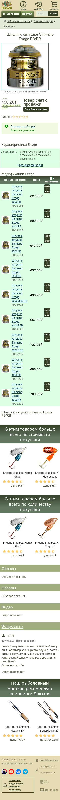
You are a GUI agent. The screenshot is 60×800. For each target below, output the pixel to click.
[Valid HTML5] (42, 782)
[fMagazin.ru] (7, 4)
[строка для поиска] (42, 13)
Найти (53, 13)
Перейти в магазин (47, 189)
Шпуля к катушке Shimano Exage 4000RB (17, 392)
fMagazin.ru (4, 21)
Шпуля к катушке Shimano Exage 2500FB (17, 243)
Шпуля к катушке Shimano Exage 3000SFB (17, 317)
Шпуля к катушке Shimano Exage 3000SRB (17, 342)
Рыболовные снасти (18, 21)
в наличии (51, 179)
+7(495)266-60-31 (48, 772)
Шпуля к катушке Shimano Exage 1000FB (17, 194)
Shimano (8, 26)
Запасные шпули (43, 21)
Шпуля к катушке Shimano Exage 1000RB (17, 218)
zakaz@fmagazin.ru (49, 759)
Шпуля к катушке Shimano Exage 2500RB (17, 268)
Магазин (12, 14)
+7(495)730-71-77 (48, 766)
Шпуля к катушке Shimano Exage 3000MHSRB (20, 293)
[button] (4, 771)
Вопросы (12, 626)
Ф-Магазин (20, 759)
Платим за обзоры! (23, 126)
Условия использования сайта (17, 763)
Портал (27, 14)
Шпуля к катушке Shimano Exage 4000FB (17, 367)
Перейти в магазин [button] (36, 109)
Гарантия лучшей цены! (11, 106)
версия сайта (51, 789)
